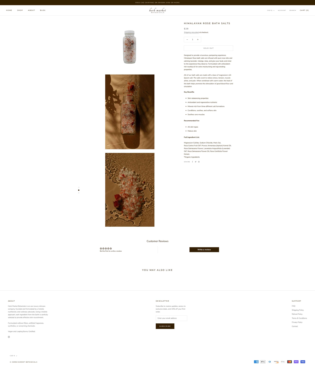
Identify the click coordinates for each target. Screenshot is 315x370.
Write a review (204, 249)
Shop (20, 10)
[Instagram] (9, 336)
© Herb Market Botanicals (23, 362)
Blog (43, 10)
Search (292, 10)
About (31, 10)
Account (282, 10)
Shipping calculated (191, 32)
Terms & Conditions (299, 318)
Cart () (304, 10)
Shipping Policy (298, 310)
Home (9, 10)
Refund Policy (297, 314)
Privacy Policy (297, 322)
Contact (295, 326)
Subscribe (165, 326)
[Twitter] (195, 162)
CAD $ (269, 10)
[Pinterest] (199, 162)
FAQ (293, 306)
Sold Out (209, 48)
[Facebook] (192, 162)
